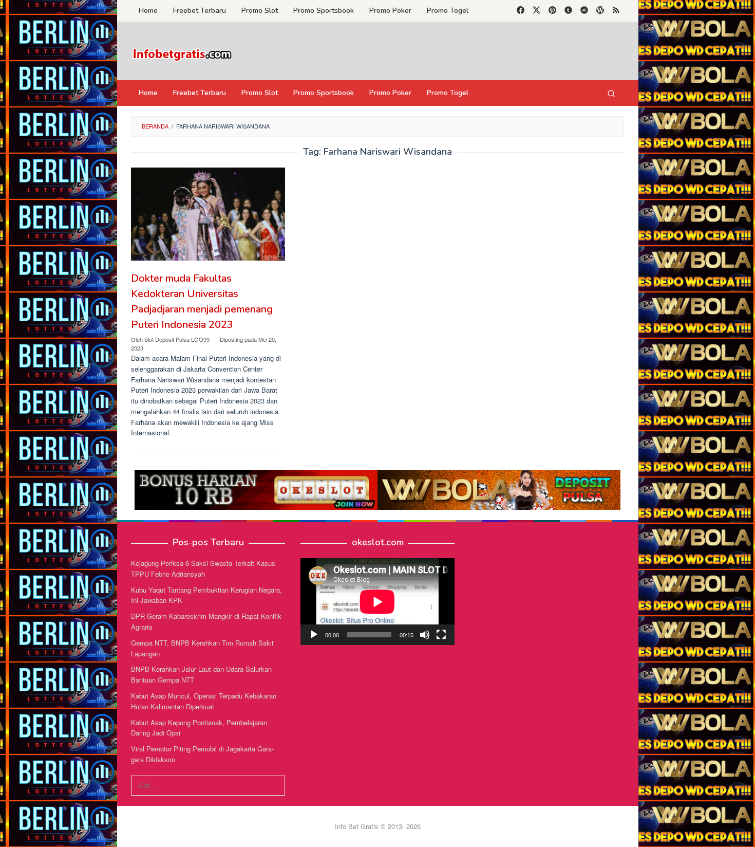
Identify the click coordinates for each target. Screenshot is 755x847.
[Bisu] (425, 635)
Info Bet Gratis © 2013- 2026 (378, 826)
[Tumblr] (568, 11)
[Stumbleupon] (584, 11)
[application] (377, 601)
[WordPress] (600, 11)
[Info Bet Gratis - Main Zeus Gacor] (182, 54)
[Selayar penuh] (441, 635)
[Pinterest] (552, 11)
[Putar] (314, 635)
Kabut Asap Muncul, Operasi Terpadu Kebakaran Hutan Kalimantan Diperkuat (203, 701)
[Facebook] (520, 11)
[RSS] (616, 11)
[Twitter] (536, 11)
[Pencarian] (611, 93)
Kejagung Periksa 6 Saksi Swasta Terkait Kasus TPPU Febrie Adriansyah (203, 568)
